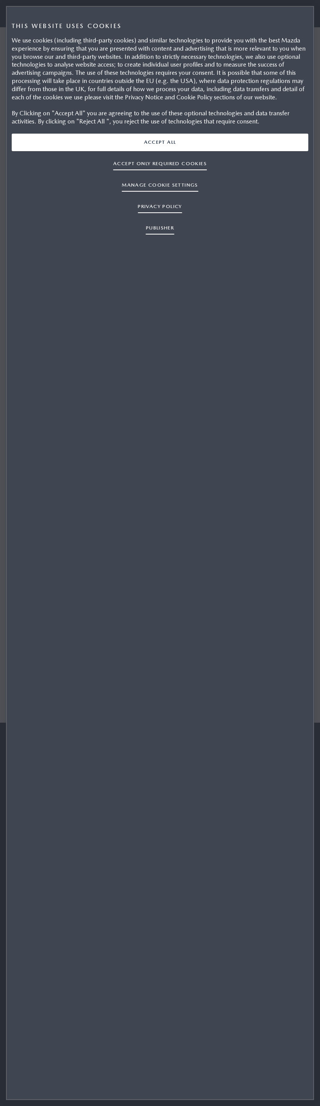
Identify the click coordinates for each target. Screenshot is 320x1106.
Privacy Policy (160, 206)
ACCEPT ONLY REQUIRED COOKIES (160, 163)
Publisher (160, 228)
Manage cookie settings (160, 185)
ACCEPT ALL (160, 142)
